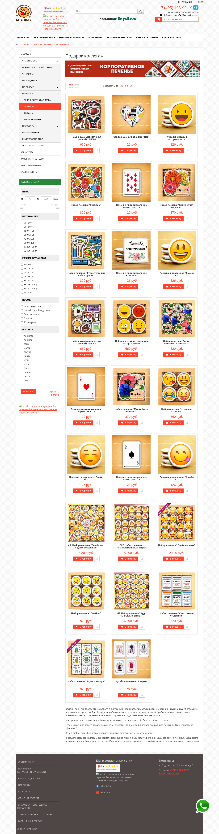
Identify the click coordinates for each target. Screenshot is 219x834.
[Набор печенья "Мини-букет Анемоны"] (131, 386)
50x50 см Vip (31, 288)
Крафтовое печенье (32, 139)
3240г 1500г (30, 250)
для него (28, 335)
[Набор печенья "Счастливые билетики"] (177, 590)
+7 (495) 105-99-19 (175, 7)
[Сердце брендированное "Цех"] (131, 114)
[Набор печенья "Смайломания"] (177, 522)
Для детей (29, 113)
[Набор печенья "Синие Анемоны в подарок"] (177, 318)
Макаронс (23, 37)
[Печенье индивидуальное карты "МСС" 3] (131, 182)
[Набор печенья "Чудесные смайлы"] (177, 386)
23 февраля (30, 322)
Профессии (28, 126)
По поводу (28, 87)
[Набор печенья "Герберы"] (86, 182)
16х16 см (29, 268)
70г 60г (28, 222)
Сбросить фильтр (54, 393)
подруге (28, 380)
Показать (28, 391)
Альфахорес (95, 37)
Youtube (105, 792)
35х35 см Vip (31, 284)
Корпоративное (30, 132)
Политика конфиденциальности (31, 770)
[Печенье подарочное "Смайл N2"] (86, 454)
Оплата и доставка (30, 778)
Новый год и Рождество (37, 310)
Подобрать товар (30, 181)
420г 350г (29, 238)
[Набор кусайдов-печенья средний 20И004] (86, 114)
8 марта (28, 318)
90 (131, 85)
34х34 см (29, 280)
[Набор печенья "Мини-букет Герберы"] (177, 182)
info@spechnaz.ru (171, 15)
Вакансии (24, 784)
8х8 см (27, 264)
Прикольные (62, 44)
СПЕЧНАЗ (24, 44)
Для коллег (29, 106)
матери (28, 347)
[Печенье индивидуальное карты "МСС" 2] (86, 386)
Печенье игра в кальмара (37, 100)
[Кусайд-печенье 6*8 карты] (131, 658)
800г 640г (29, 242)
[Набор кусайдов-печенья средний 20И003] (86, 318)
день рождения (32, 306)
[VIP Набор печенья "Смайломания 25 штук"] (131, 522)
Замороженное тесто (119, 37)
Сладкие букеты (171, 37)
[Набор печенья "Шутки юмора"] (86, 658)
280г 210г (29, 234)
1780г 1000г (30, 246)
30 (121, 85)
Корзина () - (173, 19)
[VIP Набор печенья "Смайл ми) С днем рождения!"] (86, 522)
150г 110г (29, 230)
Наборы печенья (43, 37)
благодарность (32, 314)
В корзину (85, 150)
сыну (26, 367)
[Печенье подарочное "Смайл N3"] (177, 250)
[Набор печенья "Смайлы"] (86, 590)
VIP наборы (28, 74)
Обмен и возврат (28, 798)
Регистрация (185, 2)
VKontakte (106, 786)
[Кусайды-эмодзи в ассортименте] (177, 114)
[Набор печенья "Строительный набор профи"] (86, 250)
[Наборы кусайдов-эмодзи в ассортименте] (131, 318)
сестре (27, 351)
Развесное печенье (147, 37)
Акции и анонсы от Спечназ (36, 814)
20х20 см (29, 272)
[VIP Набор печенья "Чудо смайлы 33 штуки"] (131, 590)
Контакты (24, 791)
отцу (26, 343)
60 (126, 85)
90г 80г (28, 226)
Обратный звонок (190, 15)
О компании (26, 762)
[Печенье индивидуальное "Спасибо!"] (131, 250)
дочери (28, 372)
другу (27, 376)
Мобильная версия (30, 821)
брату (27, 355)
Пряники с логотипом (70, 37)
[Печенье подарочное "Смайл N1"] (177, 454)
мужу (26, 359)
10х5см (28, 292)
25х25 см (29, 276)
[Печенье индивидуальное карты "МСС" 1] (131, 454)
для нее (28, 339)
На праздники (29, 80)
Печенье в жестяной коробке (37, 67)
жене (26, 363)
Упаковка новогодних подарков (32, 806)
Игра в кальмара (32, 119)
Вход (200, 2)
